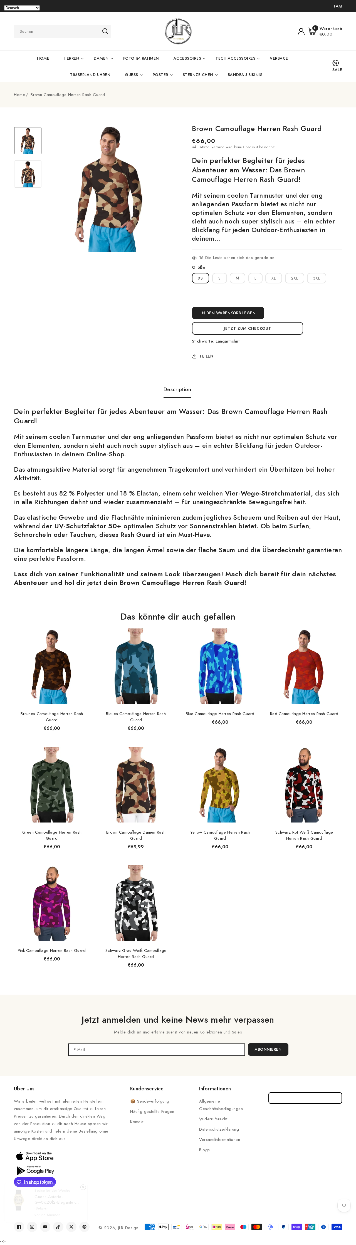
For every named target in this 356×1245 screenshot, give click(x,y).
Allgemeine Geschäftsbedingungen (221, 1105)
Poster (160, 74)
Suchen (105, 31)
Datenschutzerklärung (219, 1129)
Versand (217, 147)
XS (200, 278)
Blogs (204, 1150)
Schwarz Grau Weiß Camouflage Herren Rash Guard (135, 953)
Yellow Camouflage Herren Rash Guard (220, 835)
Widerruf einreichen (305, 1098)
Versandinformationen (219, 1139)
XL (273, 278)
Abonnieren (268, 1049)
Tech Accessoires (235, 58)
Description (177, 389)
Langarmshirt (227, 341)
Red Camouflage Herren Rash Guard (304, 714)
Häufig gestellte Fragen (152, 1111)
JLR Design (128, 1228)
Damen (101, 58)
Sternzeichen (198, 74)
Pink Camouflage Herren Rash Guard (52, 950)
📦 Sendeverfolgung (149, 1101)
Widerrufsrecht (213, 1119)
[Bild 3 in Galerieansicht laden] (27, 140)
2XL (294, 278)
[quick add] (82, 628)
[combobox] (62, 31)
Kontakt (137, 1122)
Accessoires (187, 58)
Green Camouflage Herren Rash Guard (51, 835)
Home (19, 95)
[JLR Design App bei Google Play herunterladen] (35, 1170)
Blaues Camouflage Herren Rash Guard (136, 717)
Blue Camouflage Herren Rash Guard (220, 714)
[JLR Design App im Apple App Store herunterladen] (35, 1156)
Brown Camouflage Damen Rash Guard (135, 835)
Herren (71, 58)
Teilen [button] (206, 356)
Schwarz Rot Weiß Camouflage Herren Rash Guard (304, 835)
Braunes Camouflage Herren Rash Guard (52, 717)
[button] (325, 31)
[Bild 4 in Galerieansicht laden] (27, 174)
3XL (316, 278)
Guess (131, 74)
